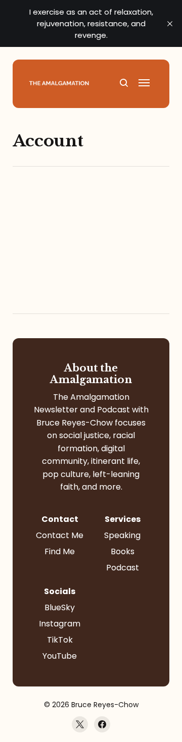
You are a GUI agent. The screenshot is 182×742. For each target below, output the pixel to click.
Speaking (122, 535)
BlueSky (59, 607)
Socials (59, 591)
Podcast (122, 567)
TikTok (60, 640)
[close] (170, 24)
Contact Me (59, 535)
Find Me (59, 551)
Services (123, 519)
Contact (59, 519)
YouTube (59, 656)
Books (122, 551)
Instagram (59, 623)
